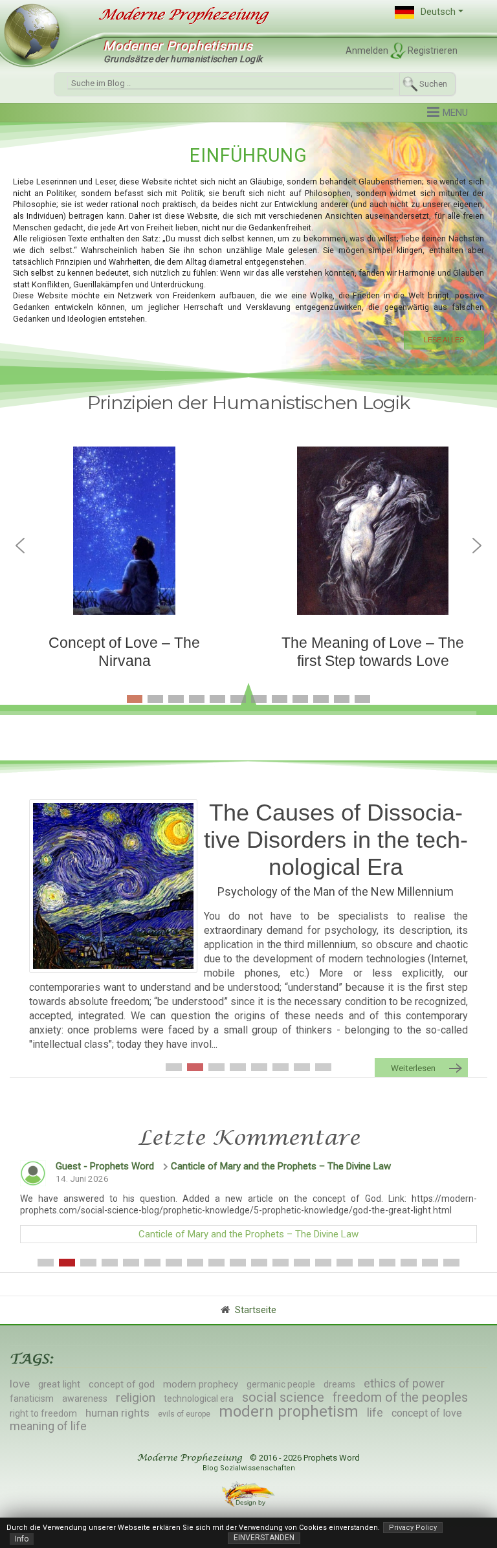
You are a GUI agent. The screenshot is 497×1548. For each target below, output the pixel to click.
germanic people (281, 1384)
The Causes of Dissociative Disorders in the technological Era (336, 839)
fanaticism (32, 1398)
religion (135, 1397)
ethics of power (404, 1383)
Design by (251, 1502)
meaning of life (48, 1426)
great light (59, 1384)
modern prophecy (200, 1384)
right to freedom (43, 1413)
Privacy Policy (413, 1527)
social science (283, 1397)
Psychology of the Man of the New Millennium (335, 891)
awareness (84, 1398)
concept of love (427, 1413)
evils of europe (184, 1414)
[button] (429, 12)
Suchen (433, 84)
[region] (248, 245)
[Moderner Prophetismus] (178, 15)
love (20, 1383)
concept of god (122, 1384)
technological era (199, 1398)
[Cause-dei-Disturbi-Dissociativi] (113, 886)
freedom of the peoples (400, 1397)
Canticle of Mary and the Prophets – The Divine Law (281, 1166)
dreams (339, 1384)
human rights (117, 1412)
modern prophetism (289, 1411)
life (375, 1412)
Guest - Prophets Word (105, 1166)
